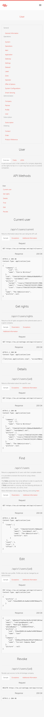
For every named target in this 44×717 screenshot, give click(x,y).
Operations (8, 46)
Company (8, 101)
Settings (8, 63)
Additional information (30, 238)
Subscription (9, 122)
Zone (6, 76)
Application (8, 55)
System (7, 42)
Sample (5, 238)
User (6, 114)
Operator (8, 80)
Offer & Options (10, 84)
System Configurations (12, 88)
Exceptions (15, 238)
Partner (7, 105)
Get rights (6, 194)
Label (7, 71)
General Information (11, 33)
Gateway (8, 59)
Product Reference (11, 139)
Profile (7, 110)
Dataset (7, 67)
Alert (6, 50)
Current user (7, 189)
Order (7, 135)
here (37, 491)
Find (4, 203)
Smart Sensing (10, 93)
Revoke (5, 212)
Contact (7, 131)
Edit (4, 207)
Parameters (16, 327)
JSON (22, 160)
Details (5, 198)
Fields (15, 160)
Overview (6, 160)
